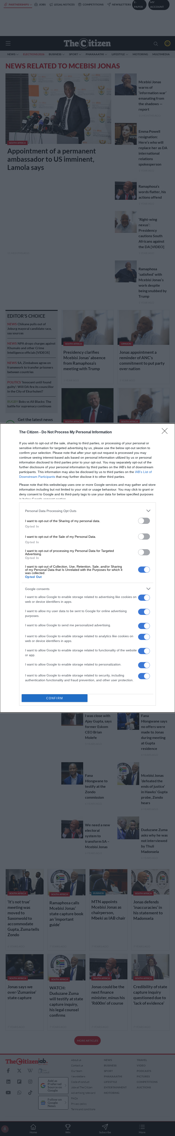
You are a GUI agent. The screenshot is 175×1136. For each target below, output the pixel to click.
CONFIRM (54, 698)
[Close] (166, 432)
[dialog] (87, 568)
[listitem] (87, 510)
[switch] (144, 521)
